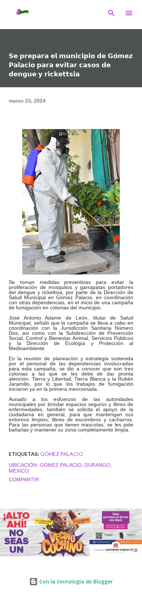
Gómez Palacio (61, 454)
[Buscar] (111, 13)
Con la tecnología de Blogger (75, 581)
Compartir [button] (24, 479)
